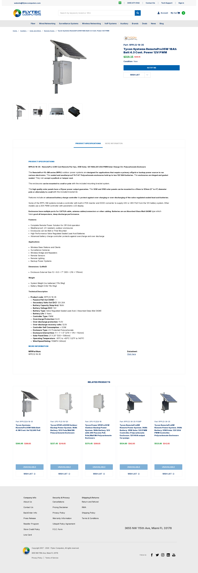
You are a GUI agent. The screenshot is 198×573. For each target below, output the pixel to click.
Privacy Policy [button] (59, 513)
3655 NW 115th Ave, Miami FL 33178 (45, 553)
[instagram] (163, 555)
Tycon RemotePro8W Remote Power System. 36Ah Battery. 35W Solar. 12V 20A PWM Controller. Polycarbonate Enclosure (168, 430)
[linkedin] (168, 555)
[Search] (138, 13)
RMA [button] (84, 507)
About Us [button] (27, 502)
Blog (162, 23)
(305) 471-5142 (133, 3)
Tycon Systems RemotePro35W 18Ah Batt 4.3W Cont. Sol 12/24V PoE (28, 427)
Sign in (181, 3)
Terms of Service (51, 558)
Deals (144, 23)
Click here (131, 354)
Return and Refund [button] (90, 502)
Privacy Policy (37, 558)
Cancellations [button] (58, 502)
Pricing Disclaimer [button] (60, 507)
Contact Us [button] (28, 507)
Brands (135, 23)
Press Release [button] (29, 518)
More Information (113, 143)
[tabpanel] (29, 432)
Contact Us (150, 3)
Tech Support (166, 3)
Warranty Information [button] (62, 518)
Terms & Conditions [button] (90, 518)
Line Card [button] (27, 535)
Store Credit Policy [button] (31, 529)
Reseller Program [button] (31, 524)
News (153, 23)
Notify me (151, 68)
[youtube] (174, 555)
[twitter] (157, 555)
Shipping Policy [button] (88, 513)
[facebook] (152, 555)
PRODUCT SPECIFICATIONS (88, 143)
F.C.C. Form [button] (57, 529)
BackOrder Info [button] (30, 513)
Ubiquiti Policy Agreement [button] (64, 524)
